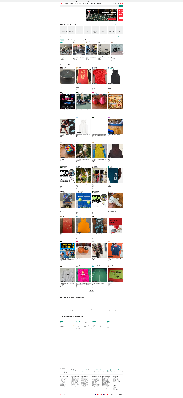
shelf (97, 369)
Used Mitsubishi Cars (63, 384)
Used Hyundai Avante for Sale (75, 386)
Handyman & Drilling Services (96, 384)
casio (63, 370)
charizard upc (91, 370)
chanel (77, 369)
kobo (103, 369)
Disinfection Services (105, 384)
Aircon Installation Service (95, 387)
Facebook (114, 386)
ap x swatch (106, 370)
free (74, 369)
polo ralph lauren (81, 369)
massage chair (69, 369)
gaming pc (64, 371)
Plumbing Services (94, 381)
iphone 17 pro (73, 370)
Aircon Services (83, 383)
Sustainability (79, 393)
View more (91, 290)
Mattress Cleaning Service (105, 380)
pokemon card (116, 369)
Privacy (92, 393)
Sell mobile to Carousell (116, 377)
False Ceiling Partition (84, 386)
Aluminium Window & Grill (84, 385)
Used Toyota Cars (62, 377)
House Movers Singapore (105, 386)
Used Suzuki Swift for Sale (74, 387)
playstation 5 (86, 369)
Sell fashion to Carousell (116, 378)
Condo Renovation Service (84, 379)
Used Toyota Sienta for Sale (74, 380)
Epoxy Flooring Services (95, 378)
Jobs (82, 393)
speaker (68, 371)
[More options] (60, 60)
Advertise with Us (86, 393)
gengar (121, 371)
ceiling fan (99, 369)
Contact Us (73, 393)
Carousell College (115, 389)
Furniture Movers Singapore (106, 385)
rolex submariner (72, 371)
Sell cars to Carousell (116, 380)
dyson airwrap (83, 370)
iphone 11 (83, 371)
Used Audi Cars (62, 380)
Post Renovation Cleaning (105, 387)
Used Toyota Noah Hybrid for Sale (75, 378)
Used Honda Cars (62, 379)
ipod (72, 369)
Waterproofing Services (84, 387)
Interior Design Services (84, 384)
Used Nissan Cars (62, 385)
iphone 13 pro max (63, 369)
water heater (62, 372)
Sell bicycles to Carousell (116, 381)
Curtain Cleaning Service (105, 381)
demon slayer (78, 370)
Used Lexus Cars (62, 387)
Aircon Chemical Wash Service (96, 388)
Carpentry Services (83, 381)
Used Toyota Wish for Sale (74, 377)
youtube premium (97, 370)
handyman (105, 371)
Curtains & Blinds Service (95, 380)
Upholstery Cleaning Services (96, 385)
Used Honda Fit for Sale (74, 382)
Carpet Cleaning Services (105, 378)
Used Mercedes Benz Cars (63, 378)
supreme (112, 370)
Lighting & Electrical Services (85, 388)
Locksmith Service (94, 383)
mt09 (86, 370)
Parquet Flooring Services (95, 379)
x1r (102, 370)
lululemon (105, 369)
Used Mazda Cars (62, 388)
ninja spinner (67, 370)
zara (65, 372)
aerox (109, 370)
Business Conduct (70, 394)
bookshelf (117, 371)
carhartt (94, 369)
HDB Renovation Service (84, 377)
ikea (101, 370)
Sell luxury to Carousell (116, 379)
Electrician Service (94, 382)
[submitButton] (121, 6)
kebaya (87, 371)
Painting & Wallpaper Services (85, 382)
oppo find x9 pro (91, 371)
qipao (115, 371)
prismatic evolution (79, 371)
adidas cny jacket (110, 371)
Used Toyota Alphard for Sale (75, 379)
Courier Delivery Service (105, 388)
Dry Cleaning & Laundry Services (106, 382)
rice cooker (90, 369)
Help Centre (69, 393)
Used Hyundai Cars (62, 382)
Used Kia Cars (62, 383)
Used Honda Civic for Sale (74, 381)
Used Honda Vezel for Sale (74, 383)
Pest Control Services (105, 383)
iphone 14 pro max (110, 369)
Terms (90, 393)
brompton (96, 371)
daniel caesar (69, 372)
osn (69, 370)
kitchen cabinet (100, 371)
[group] (91, 15)
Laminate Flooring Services (95, 377)
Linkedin (114, 388)
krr (88, 370)
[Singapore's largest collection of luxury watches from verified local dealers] (101, 15)
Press (76, 393)
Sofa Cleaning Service (105, 379)
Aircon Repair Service (95, 386)
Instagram (114, 387)
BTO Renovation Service (84, 378)
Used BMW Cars (62, 381)
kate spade (116, 370)
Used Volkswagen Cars (63, 386)
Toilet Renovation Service (84, 380)
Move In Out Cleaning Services (106, 377)
